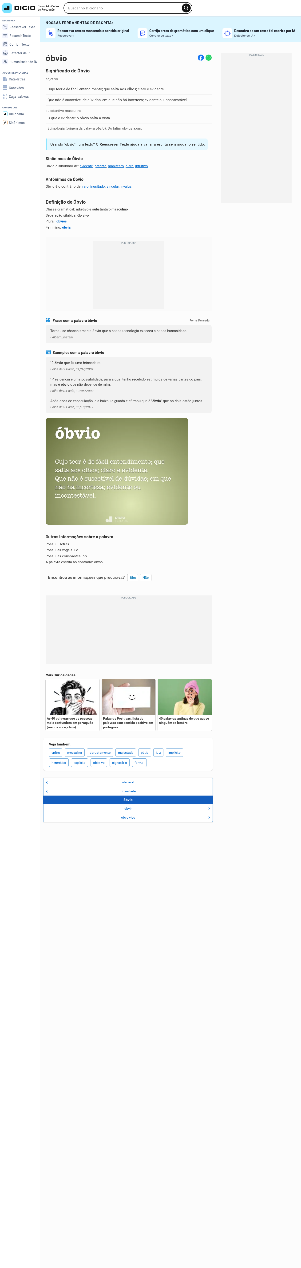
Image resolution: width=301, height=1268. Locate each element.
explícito (80, 763)
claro (130, 166)
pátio (144, 752)
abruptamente (100, 752)
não (146, 577)
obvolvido (128, 817)
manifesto (116, 166)
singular (113, 186)
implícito (174, 752)
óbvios (61, 221)
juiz (158, 752)
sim (133, 577)
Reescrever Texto (114, 144)
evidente (86, 166)
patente (100, 166)
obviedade (128, 791)
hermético (58, 763)
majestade (125, 752)
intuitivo (141, 166)
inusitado (97, 186)
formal (139, 763)
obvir (128, 808)
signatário (119, 763)
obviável (128, 782)
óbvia (66, 227)
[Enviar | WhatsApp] (209, 58)
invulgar (126, 186)
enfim (55, 752)
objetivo (99, 763)
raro (85, 186)
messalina (74, 752)
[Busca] (186, 8)
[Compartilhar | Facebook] (201, 58)
